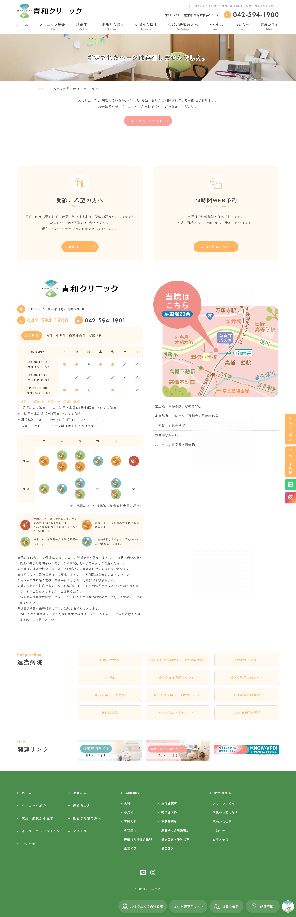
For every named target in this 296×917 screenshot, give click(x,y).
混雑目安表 (230, 906)
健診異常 (167, 848)
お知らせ (242, 26)
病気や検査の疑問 (225, 812)
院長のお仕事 (222, 821)
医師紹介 (80, 792)
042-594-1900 (48, 320)
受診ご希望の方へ (183, 26)
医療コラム (269, 26)
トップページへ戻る (146, 121)
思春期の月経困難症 (175, 830)
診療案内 (83, 26)
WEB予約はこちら (215, 247)
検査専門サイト (192, 906)
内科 (127, 803)
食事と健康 (221, 839)
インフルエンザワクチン (41, 831)
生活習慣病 (169, 803)
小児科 (129, 812)
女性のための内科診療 (146, 906)
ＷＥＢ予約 (290, 432)
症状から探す (146, 26)
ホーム (22, 26)
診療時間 (266, 906)
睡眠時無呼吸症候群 (138, 839)
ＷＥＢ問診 (290, 464)
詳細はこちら (79, 247)
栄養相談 (130, 848)
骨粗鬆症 (130, 830)
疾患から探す (113, 26)
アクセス (216, 26)
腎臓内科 (130, 821)
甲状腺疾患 (169, 821)
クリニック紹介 (52, 26)
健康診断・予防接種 (175, 839)
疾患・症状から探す (37, 818)
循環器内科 (169, 812)
